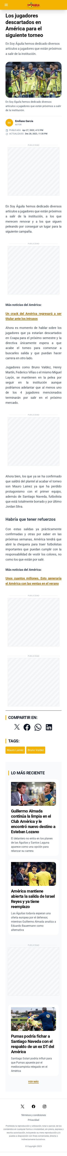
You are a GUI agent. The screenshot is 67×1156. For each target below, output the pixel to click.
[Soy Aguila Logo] (33, 5)
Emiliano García (24, 121)
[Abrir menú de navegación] (6, 4)
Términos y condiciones (33, 1115)
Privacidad (33, 1120)
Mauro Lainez (15, 750)
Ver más (33, 1081)
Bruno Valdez (36, 750)
